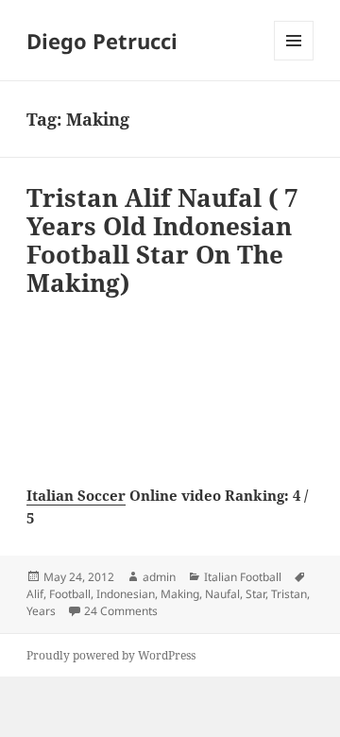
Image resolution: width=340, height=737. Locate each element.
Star (255, 594)
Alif (34, 594)
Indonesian (125, 594)
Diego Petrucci (102, 40)
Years (41, 611)
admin (159, 577)
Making (180, 594)
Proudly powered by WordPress (111, 655)
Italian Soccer (76, 495)
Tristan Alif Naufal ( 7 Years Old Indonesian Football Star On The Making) (162, 240)
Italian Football (242, 577)
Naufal (222, 594)
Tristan (289, 594)
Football (70, 594)
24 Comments (121, 611)
